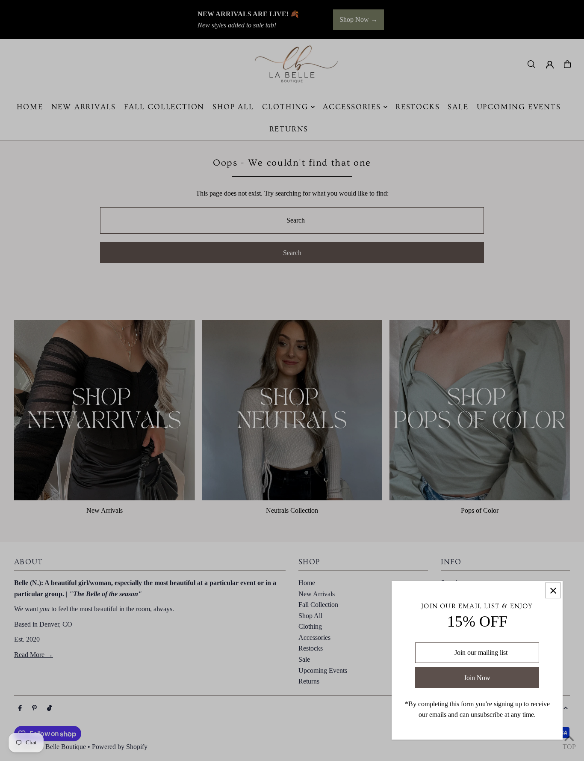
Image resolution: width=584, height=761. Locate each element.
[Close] (553, 590)
